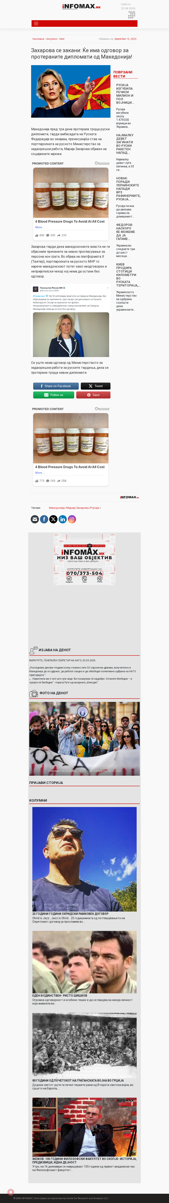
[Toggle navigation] (36, 23)
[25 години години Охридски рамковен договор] (84, 859)
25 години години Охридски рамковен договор (70, 913)
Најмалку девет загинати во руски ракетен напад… (124, 144)
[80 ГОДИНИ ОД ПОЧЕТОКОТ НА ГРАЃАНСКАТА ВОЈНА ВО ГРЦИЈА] (84, 1045)
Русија (94, 507)
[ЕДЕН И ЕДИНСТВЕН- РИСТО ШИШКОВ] (84, 961)
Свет (62, 39)
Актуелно (51, 39)
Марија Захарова (78, 507)
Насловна (38, 39)
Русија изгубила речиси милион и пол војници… (125, 94)
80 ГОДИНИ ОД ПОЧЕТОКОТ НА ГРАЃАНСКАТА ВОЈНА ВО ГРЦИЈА (78, 1080)
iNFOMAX (26, 1198)
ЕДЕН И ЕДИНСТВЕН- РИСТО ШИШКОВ (59, 995)
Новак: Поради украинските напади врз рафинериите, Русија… (128, 188)
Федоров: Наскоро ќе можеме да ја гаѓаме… (125, 232)
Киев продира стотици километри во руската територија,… (128, 275)
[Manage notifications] (10, 1192)
